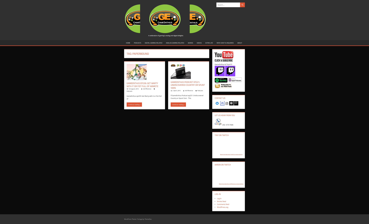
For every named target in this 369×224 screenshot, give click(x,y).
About (239, 43)
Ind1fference (147, 89)
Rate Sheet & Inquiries (225, 43)
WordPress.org (222, 207)
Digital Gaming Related (153, 43)
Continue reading (133, 105)
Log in (219, 198)
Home (128, 43)
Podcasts (137, 43)
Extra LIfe (209, 43)
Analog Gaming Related (175, 43)
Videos (199, 43)
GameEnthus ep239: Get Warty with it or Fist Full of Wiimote (142, 85)
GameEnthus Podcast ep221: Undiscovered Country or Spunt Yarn (188, 85)
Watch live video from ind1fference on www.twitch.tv (231, 184)
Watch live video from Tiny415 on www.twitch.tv (231, 154)
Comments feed (223, 204)
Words (190, 43)
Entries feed (221, 201)
